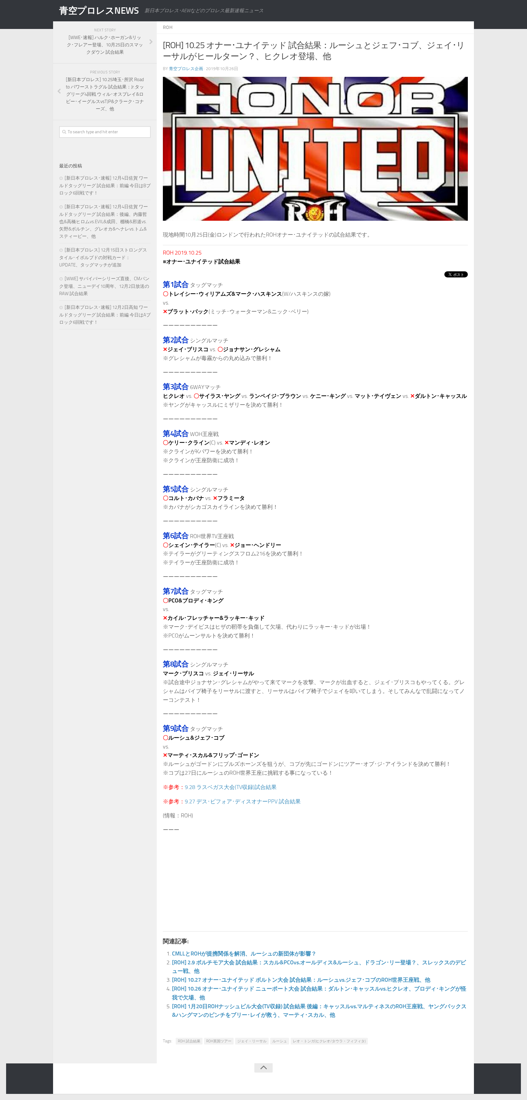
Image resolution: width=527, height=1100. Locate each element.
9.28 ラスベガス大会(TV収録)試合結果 (231, 787)
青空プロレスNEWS (98, 10)
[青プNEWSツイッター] (451, 1080)
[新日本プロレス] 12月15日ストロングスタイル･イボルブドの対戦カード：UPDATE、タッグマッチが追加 (103, 257)
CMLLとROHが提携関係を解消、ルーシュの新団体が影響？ (244, 953)
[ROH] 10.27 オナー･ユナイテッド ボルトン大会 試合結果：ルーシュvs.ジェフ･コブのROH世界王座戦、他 (301, 980)
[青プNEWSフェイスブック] (463, 1080)
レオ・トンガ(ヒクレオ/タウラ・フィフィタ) (329, 1041)
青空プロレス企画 (186, 68)
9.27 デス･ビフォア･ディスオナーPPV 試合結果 (243, 801)
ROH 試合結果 (189, 1041)
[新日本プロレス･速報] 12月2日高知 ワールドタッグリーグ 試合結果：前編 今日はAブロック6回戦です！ (105, 315)
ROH (168, 27)
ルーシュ (279, 1041)
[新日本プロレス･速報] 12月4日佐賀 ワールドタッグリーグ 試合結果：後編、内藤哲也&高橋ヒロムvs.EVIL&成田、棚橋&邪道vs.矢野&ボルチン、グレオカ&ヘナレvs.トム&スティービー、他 (103, 221)
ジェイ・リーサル (252, 1041)
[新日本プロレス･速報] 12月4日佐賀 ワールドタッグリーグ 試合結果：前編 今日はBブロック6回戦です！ (105, 185)
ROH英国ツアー (218, 1041)
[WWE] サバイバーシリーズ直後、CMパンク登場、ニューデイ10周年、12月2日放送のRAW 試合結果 (104, 286)
